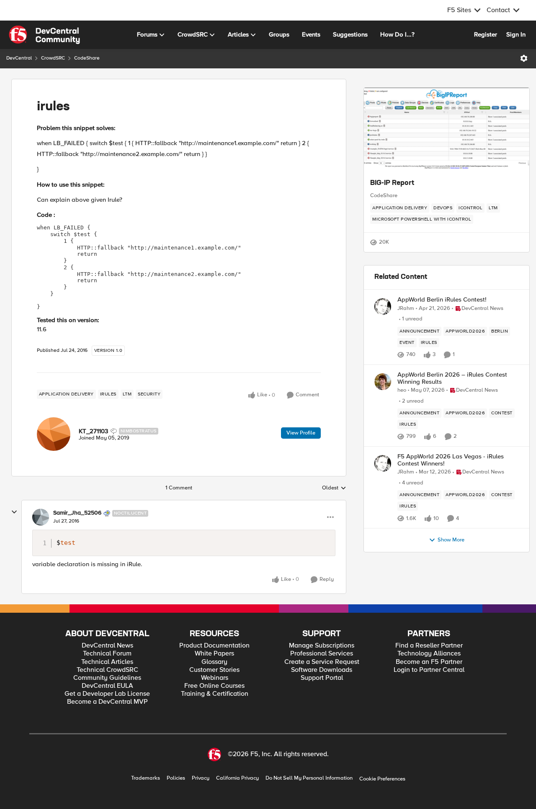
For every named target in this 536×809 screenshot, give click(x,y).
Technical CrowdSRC (107, 670)
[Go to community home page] (44, 35)
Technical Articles (107, 662)
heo (401, 390)
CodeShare (87, 58)
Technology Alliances (429, 654)
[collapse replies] (14, 512)
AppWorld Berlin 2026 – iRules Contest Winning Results (452, 378)
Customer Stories (214, 670)
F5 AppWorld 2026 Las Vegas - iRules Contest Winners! (450, 460)
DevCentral (19, 58)
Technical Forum (107, 654)
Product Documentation (214, 646)
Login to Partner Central (429, 670)
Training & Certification (214, 694)
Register (485, 34)
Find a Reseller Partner (429, 646)
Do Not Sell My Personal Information (309, 778)
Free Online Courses (214, 686)
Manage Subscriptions (321, 646)
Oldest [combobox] (334, 488)
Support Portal (322, 678)
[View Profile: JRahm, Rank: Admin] (382, 306)
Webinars (214, 678)
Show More (451, 540)
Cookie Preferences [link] (382, 778)
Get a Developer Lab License (107, 694)
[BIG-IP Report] (446, 130)
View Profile (300, 432)
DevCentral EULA (107, 686)
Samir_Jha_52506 (77, 513)
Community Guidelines (107, 678)
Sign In (516, 34)
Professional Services (321, 654)
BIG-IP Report (392, 183)
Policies (176, 778)
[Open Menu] (524, 58)
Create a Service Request (321, 662)
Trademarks (145, 778)
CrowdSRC (53, 58)
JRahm (405, 308)
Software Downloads (321, 670)
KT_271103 (93, 431)
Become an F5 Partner (429, 662)
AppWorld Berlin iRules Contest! (442, 299)
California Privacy (237, 778)
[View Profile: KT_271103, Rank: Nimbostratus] (53, 434)
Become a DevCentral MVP (107, 702)
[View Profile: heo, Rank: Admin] (382, 381)
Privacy (200, 778)
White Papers (214, 654)
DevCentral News (107, 646)
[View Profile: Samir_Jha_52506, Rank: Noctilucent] (40, 517)
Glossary (214, 662)
